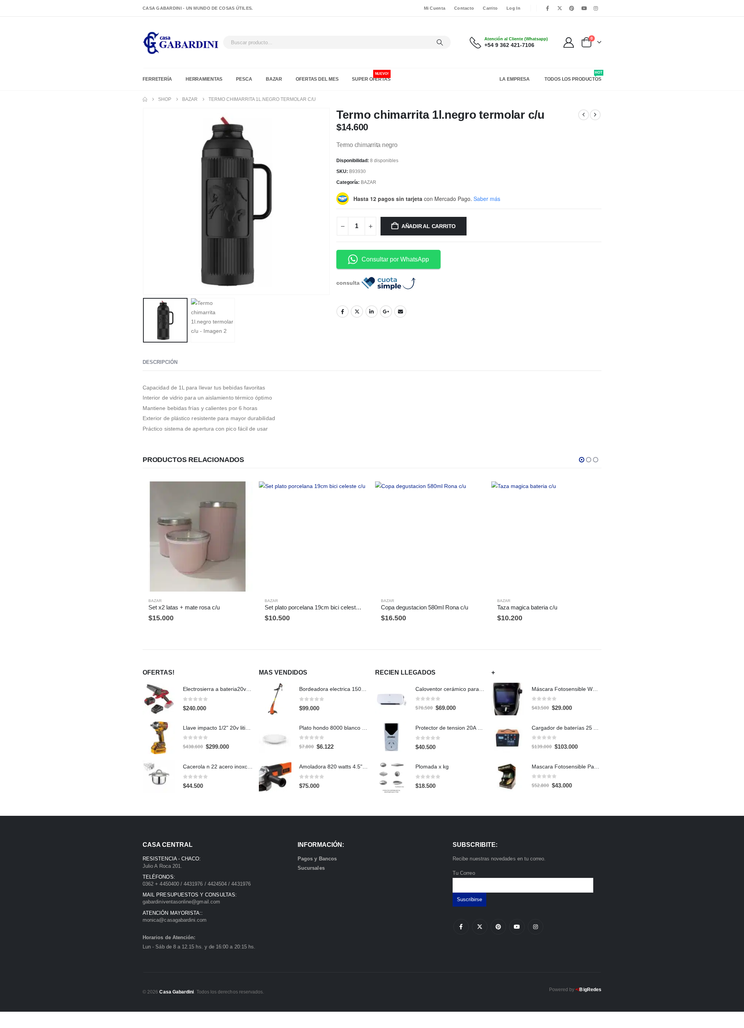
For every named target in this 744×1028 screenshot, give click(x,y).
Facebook (342, 311)
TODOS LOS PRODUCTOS (572, 76)
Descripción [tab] (160, 362)
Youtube (517, 927)
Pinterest (498, 927)
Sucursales (311, 868)
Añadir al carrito (428, 226)
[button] (144, 201)
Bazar (274, 79)
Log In (513, 8)
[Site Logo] (181, 42)
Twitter (357, 311)
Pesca (244, 79)
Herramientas (204, 79)
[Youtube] (584, 8)
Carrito (490, 8)
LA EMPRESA (514, 79)
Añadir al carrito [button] (240, 494)
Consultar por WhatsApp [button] (395, 259)
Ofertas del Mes (317, 79)
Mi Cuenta (434, 8)
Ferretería (157, 79)
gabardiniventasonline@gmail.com (181, 902)
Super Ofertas (371, 77)
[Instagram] (596, 8)
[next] (595, 114)
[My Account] (569, 42)
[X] (560, 8)
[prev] (583, 114)
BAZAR (368, 182)
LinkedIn (371, 311)
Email (400, 311)
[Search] (440, 42)
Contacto (464, 8)
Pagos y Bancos (317, 859)
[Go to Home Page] (145, 99)
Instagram (535, 927)
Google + (386, 311)
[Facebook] (547, 8)
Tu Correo (464, 873)
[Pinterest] (572, 8)
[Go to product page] (198, 536)
